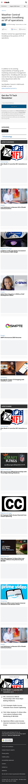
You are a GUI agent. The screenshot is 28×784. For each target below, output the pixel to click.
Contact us (4, 767)
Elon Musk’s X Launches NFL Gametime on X (13, 691)
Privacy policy (5, 753)
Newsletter (23, 29)
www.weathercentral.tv (9, 88)
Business (4, 10)
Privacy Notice (22, 112)
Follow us (15, 29)
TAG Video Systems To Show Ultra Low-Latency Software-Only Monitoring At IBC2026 (14, 714)
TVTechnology (11, 24)
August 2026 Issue (15, 6)
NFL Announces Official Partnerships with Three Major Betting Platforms (13, 699)
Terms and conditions (7, 746)
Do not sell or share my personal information (13, 774)
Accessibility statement (8, 760)
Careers (4, 763)
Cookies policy (5, 757)
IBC (25, 6)
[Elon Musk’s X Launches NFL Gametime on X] (14, 686)
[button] (2, 2)
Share (5, 29)
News (3, 24)
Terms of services (20, 110)
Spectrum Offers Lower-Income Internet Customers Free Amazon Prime (14, 723)
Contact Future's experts (8, 750)
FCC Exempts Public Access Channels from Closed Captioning (14, 706)
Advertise (4, 770)
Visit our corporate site (14, 735)
